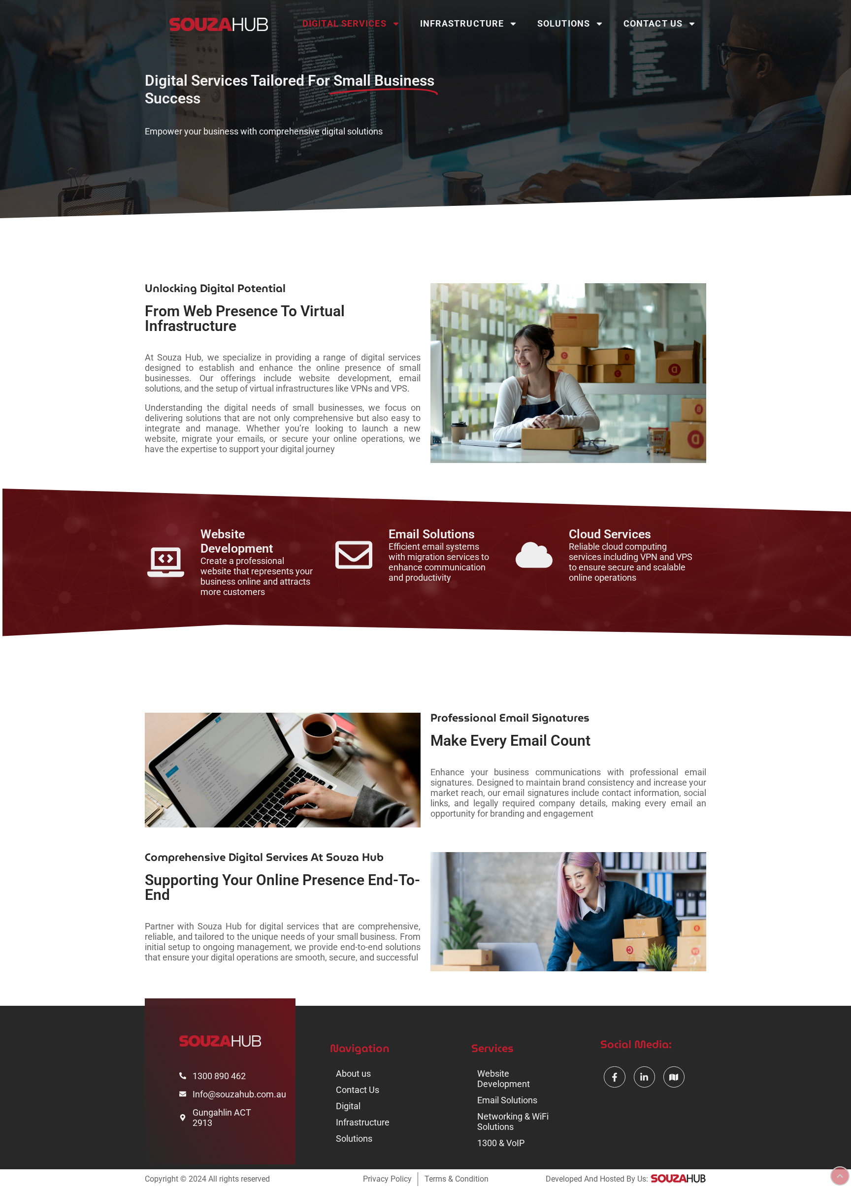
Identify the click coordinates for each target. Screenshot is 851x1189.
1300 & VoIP (500, 1143)
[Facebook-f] (614, 1077)
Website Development (503, 1078)
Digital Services (344, 23)
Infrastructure (462, 23)
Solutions (563, 23)
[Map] (674, 1077)
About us (353, 1073)
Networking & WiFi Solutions (513, 1121)
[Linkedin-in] (644, 1077)
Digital (348, 1106)
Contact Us (653, 23)
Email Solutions (507, 1100)
